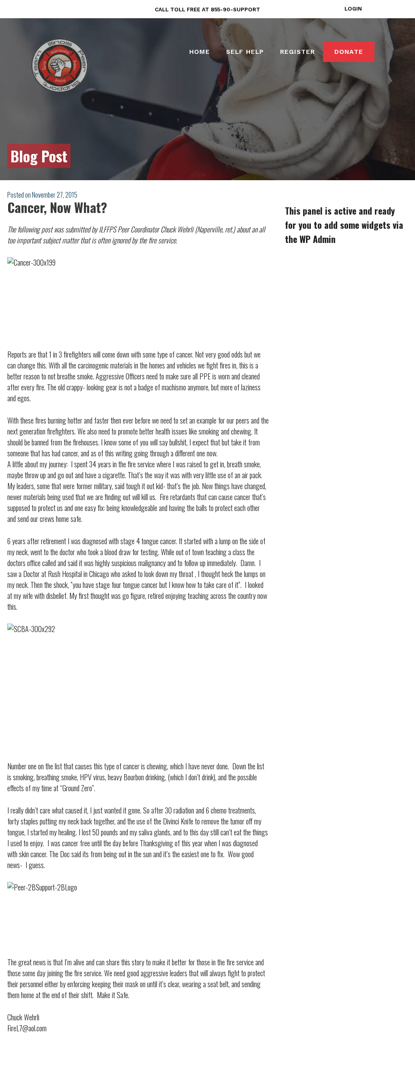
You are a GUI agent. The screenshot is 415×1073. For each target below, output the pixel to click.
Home (199, 51)
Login (353, 8)
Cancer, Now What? (57, 207)
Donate (348, 51)
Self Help (245, 51)
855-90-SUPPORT (235, 9)
